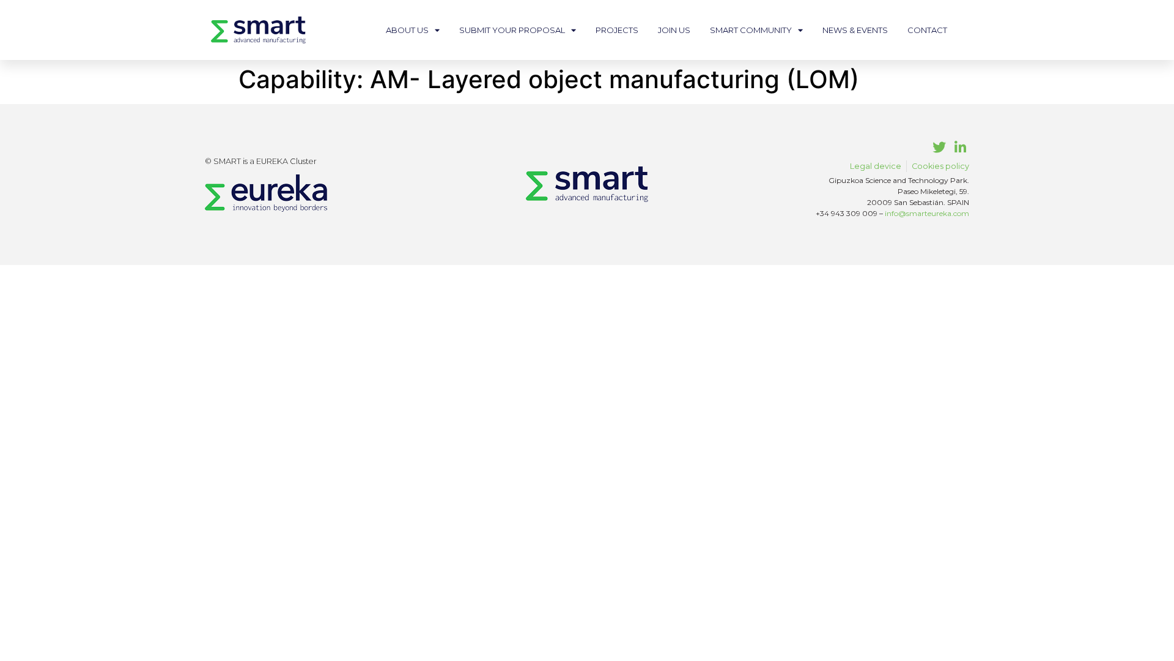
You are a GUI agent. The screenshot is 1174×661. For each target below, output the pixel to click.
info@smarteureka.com (927, 213)
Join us (674, 30)
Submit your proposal (512, 30)
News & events (855, 30)
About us (407, 30)
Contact (927, 30)
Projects (617, 30)
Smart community (751, 30)
